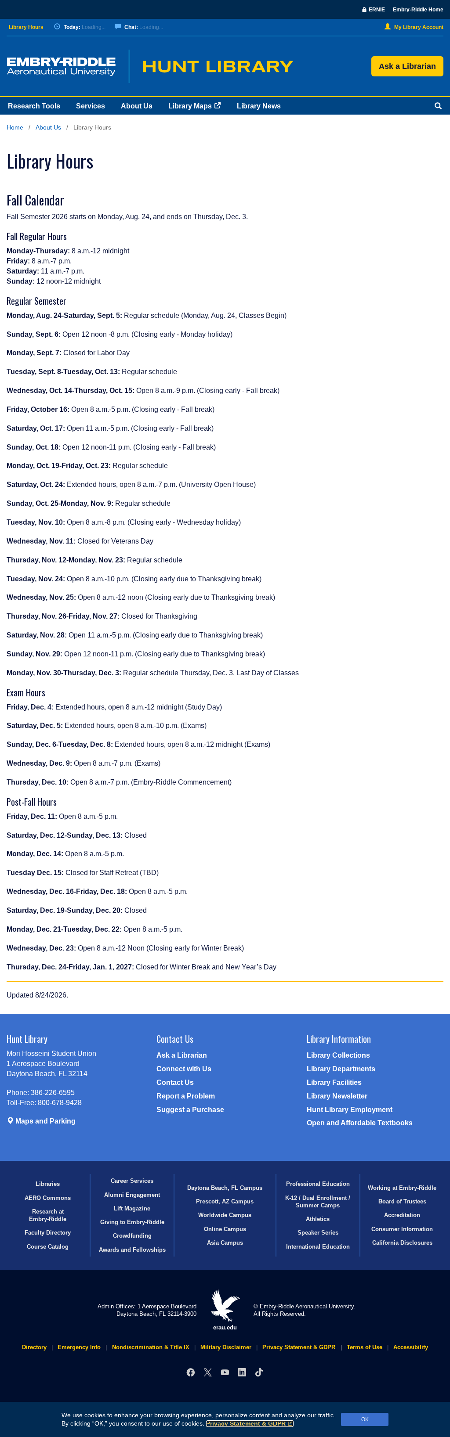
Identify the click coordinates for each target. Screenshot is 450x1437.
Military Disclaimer (225, 1347)
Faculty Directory (48, 1232)
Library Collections (338, 1055)
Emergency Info (79, 1347)
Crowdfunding (132, 1235)
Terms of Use (364, 1347)
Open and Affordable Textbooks (360, 1123)
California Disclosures (402, 1242)
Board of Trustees (402, 1201)
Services (90, 106)
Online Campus (225, 1229)
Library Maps (190, 106)
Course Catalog (48, 1246)
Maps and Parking (45, 1121)
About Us (136, 106)
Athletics (318, 1219)
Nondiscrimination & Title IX (150, 1347)
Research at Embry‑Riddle (47, 1215)
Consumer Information (402, 1229)
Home (15, 127)
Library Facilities (334, 1082)
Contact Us (175, 1082)
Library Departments (341, 1069)
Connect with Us (183, 1069)
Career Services (132, 1181)
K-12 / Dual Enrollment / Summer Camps (317, 1202)
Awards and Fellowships (132, 1249)
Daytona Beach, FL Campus (224, 1188)
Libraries (48, 1184)
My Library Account (418, 27)
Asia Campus (225, 1242)
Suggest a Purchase (190, 1109)
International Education (318, 1246)
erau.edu (225, 1327)
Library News (259, 106)
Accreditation (402, 1215)
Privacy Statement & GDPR (246, 1423)
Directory (34, 1347)
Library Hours (26, 27)
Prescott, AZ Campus (225, 1201)
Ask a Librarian (407, 66)
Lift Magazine (132, 1208)
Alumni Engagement (132, 1195)
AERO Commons (48, 1198)
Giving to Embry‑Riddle (132, 1222)
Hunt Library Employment (349, 1109)
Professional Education (318, 1184)
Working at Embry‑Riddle (402, 1188)
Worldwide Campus (224, 1215)
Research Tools (34, 106)
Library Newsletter (337, 1096)
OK (365, 1419)
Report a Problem (185, 1096)
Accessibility (410, 1347)
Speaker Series (318, 1232)
